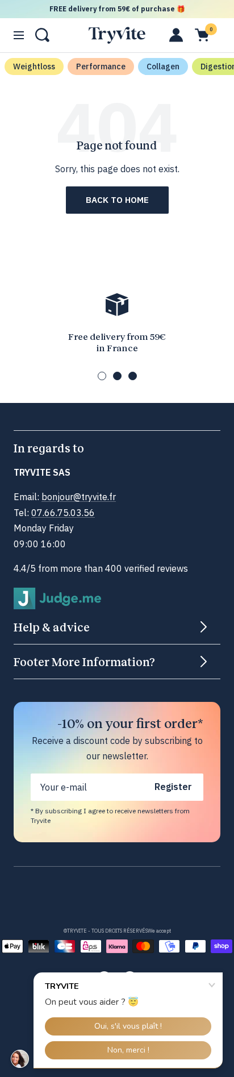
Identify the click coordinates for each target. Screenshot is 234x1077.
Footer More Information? (84, 661)
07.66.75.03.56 (63, 512)
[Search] (42, 35)
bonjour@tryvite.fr (78, 496)
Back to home (117, 199)
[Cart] (202, 35)
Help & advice (52, 627)
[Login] (176, 35)
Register (173, 786)
